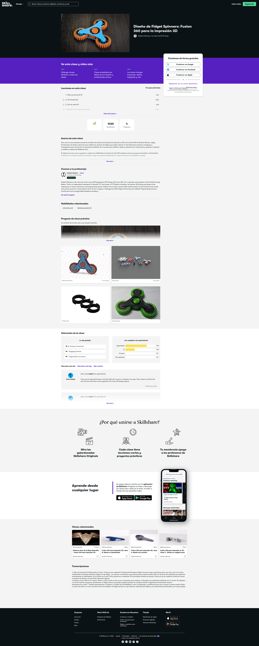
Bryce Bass (115, 280)
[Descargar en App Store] (175, 618)
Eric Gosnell (70, 402)
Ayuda (118, 636)
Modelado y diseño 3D (84, 208)
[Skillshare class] (86, 537)
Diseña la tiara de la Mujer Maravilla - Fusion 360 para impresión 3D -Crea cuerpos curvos (86, 552)
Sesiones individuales (149, 622)
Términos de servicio (191, 87)
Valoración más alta (68, 366)
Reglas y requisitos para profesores (127, 625)
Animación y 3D (68, 208)
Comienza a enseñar (126, 617)
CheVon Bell (65, 321)
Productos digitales (149, 620)
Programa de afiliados (104, 617)
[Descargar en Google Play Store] (175, 624)
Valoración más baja (84, 366)
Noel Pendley (116, 321)
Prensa (76, 622)
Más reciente (98, 366)
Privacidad (126, 636)
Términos (134, 636)
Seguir (82, 173)
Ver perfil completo (68, 195)
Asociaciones (101, 620)
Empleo (76, 620)
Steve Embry (70, 379)
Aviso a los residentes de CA (131, 638)
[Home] (7, 4)
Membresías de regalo (150, 617)
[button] (23, 4)
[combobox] (53, 4)
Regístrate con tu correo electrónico (183, 84)
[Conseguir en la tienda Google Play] (143, 498)
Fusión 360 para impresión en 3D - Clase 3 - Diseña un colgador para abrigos (172, 552)
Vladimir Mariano (75, 173)
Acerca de (77, 617)
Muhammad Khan (67, 280)
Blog (75, 625)
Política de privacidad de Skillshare (178, 89)
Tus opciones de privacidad (148, 636)
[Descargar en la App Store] (124, 498)
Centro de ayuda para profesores (127, 620)
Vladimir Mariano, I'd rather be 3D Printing (153, 36)
